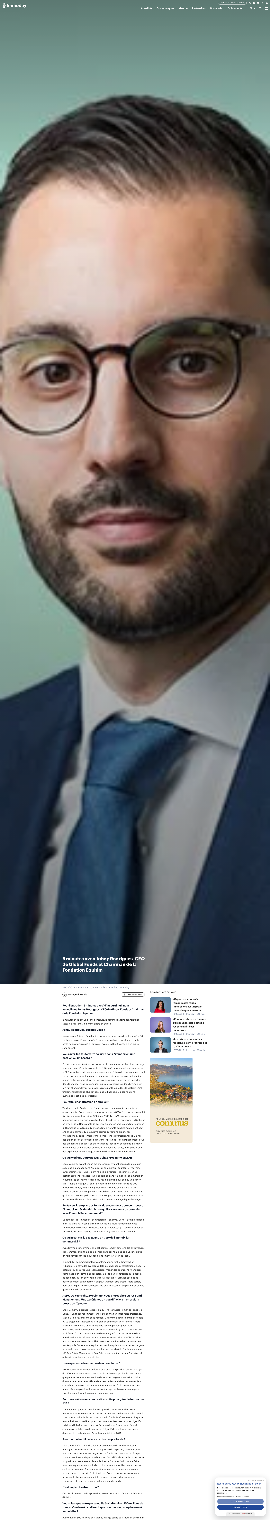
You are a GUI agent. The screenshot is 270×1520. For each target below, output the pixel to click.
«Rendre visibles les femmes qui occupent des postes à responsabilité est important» (189, 1025)
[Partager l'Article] (64, 995)
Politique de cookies (242, 1496)
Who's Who (216, 8)
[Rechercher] (260, 8)
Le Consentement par (240, 1513)
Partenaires (199, 8)
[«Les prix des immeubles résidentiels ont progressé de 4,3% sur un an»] (160, 1045)
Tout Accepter (240, 1507)
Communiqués (165, 8)
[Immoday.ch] (14, 6)
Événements (235, 8)
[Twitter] (262, 3)
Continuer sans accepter (256, 1480)
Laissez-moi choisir (240, 1501)
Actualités (146, 8)
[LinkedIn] (267, 3)
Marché (183, 8)
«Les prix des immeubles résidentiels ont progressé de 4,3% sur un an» (190, 1043)
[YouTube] (258, 3)
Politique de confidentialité (225, 1496)
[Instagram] (250, 3)
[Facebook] (254, 3)
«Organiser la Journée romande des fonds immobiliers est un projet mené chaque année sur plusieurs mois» (187, 1005)
